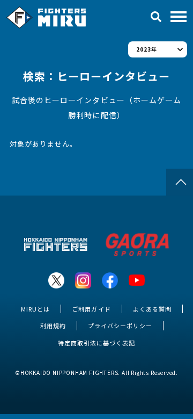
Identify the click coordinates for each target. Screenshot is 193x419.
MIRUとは (35, 309)
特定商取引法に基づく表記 (96, 342)
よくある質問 (152, 309)
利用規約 (53, 325)
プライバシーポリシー (120, 325)
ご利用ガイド (91, 309)
